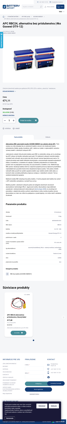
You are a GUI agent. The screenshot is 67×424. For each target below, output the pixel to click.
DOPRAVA (5, 369)
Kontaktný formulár (56, 383)
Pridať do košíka (25, 120)
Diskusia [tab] (48, 137)
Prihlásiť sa (38, 383)
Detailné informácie (8, 91)
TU (5, 414)
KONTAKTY (6, 374)
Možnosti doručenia (8, 115)
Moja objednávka (7, 393)
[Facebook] (48, 377)
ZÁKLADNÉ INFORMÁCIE (9, 363)
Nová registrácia (38, 389)
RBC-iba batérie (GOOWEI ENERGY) (21, 274)
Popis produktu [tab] (18, 137)
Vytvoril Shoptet (46, 421)
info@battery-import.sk (54, 364)
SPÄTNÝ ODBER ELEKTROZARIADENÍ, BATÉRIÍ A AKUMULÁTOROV (11, 389)
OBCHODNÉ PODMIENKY (9, 380)
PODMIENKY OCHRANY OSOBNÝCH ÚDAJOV (9, 383)
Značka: (9, 33)
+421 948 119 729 (56, 369)
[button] (33, 340)
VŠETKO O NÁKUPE (8, 377)
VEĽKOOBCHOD (7, 372)
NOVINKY (5, 366)
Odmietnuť (42, 406)
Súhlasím (54, 406)
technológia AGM (40, 189)
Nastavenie (9, 418)
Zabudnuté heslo (34, 394)
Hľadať (41, 6)
